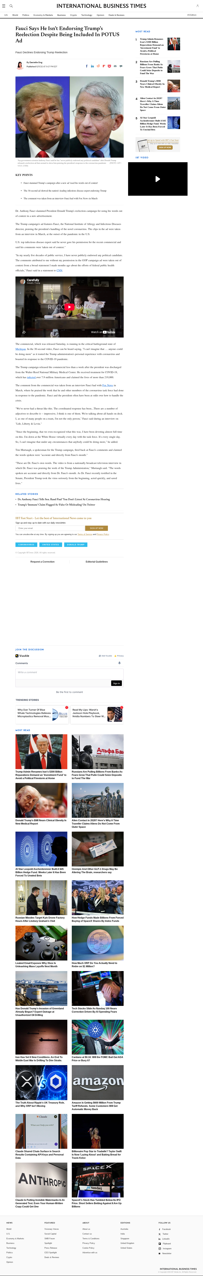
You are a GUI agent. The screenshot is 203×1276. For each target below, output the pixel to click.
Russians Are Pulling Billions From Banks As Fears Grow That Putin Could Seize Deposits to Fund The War (97, 775)
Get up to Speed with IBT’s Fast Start (163, 140)
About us (86, 1229)
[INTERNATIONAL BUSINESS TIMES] (101, 6)
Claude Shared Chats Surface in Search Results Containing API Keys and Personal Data (39, 1154)
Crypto (73, 15)
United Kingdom (127, 1243)
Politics (25, 15)
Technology (86, 15)
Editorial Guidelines (97, 561)
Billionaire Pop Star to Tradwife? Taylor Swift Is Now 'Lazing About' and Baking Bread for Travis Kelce (97, 1154)
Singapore (125, 1238)
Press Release (50, 1248)
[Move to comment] (121, 66)
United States (126, 1248)
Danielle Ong (36, 62)
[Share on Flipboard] (104, 66)
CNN (59, 270)
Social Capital (50, 1234)
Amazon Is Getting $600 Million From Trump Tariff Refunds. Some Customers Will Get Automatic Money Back (96, 1106)
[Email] (115, 66)
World (15, 15)
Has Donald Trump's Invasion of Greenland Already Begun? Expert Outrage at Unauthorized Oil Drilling (39, 1011)
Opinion (100, 15)
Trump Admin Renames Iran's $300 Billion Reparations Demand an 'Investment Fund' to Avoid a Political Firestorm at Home (40, 775)
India (123, 1234)
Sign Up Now (165, 147)
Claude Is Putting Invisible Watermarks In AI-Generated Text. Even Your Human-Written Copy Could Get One (40, 1203)
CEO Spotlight (50, 1252)
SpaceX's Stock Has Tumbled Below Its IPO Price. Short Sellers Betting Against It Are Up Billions (97, 1203)
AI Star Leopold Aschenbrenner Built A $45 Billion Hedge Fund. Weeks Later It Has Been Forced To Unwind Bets (40, 872)
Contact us (87, 1234)
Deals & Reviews (116, 15)
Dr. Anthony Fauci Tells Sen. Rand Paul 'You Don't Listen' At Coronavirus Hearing (64, 499)
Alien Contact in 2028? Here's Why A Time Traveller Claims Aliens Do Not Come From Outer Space (96, 823)
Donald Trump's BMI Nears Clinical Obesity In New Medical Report (152, 84)
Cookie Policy (88, 1248)
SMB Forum (49, 1238)
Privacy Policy (103, 534)
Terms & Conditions (90, 1238)
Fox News (107, 385)
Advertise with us (89, 1252)
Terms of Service (85, 534)
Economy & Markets (43, 15)
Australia (124, 1229)
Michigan (20, 349)
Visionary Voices (51, 1229)
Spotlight (48, 1243)
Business (61, 15)
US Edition (191, 15)
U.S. (6, 15)
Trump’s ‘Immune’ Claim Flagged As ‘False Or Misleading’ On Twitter (56, 505)
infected (31, 377)
